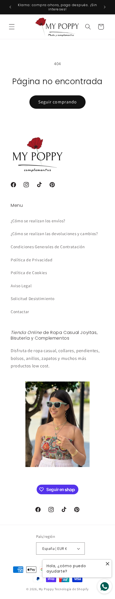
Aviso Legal (21, 285)
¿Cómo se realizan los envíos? (38, 220)
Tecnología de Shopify (72, 589)
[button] (11, 26)
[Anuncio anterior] (10, 7)
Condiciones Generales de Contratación (48, 246)
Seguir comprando (57, 102)
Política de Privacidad (32, 259)
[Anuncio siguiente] (105, 7)
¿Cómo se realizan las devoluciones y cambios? (54, 233)
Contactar (20, 311)
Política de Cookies (29, 272)
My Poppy (46, 589)
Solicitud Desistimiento (32, 298)
